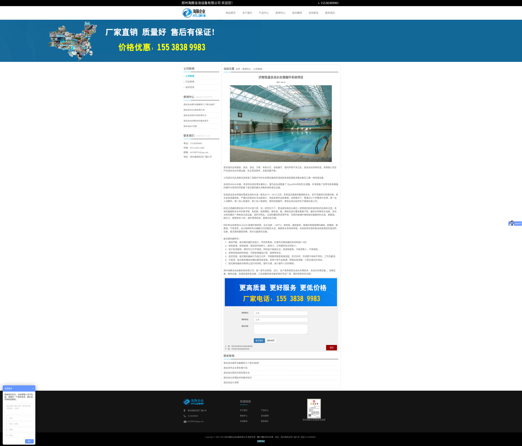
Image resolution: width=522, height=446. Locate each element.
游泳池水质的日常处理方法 (236, 373)
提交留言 (259, 341)
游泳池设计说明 (231, 382)
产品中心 (264, 13)
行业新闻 (190, 81)
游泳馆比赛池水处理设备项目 (242, 346)
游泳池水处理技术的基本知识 (237, 378)
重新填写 (271, 341)
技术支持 (190, 87)
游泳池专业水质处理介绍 (235, 368)
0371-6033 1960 (197, 148)
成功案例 (297, 13)
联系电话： (246, 319)
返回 (331, 348)
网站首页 (231, 13)
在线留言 (314, 13)
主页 (238, 69)
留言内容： (246, 326)
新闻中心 (280, 13)
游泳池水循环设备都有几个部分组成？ (241, 363)
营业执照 (261, 441)
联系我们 (330, 13)
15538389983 (196, 143)
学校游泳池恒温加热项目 (240, 349)
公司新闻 (257, 69)
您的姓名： (246, 313)
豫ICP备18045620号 (265, 437)
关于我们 (247, 13)
